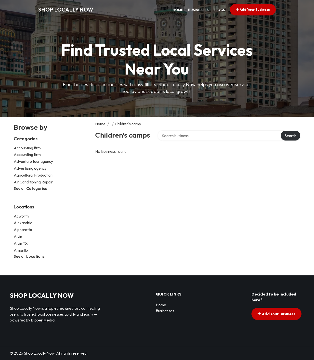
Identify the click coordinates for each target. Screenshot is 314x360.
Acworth (21, 216)
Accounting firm (27, 147)
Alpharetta (23, 229)
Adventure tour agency (33, 161)
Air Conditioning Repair (33, 182)
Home (178, 10)
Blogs (219, 10)
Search (290, 135)
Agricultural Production (33, 175)
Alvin (18, 236)
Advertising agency (30, 168)
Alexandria (23, 222)
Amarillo (21, 250)
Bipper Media (43, 320)
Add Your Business (254, 9)
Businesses (198, 10)
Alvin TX (21, 243)
